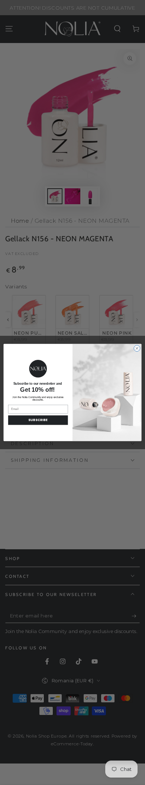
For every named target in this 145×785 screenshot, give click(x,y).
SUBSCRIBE (38, 420)
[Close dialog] (137, 348)
